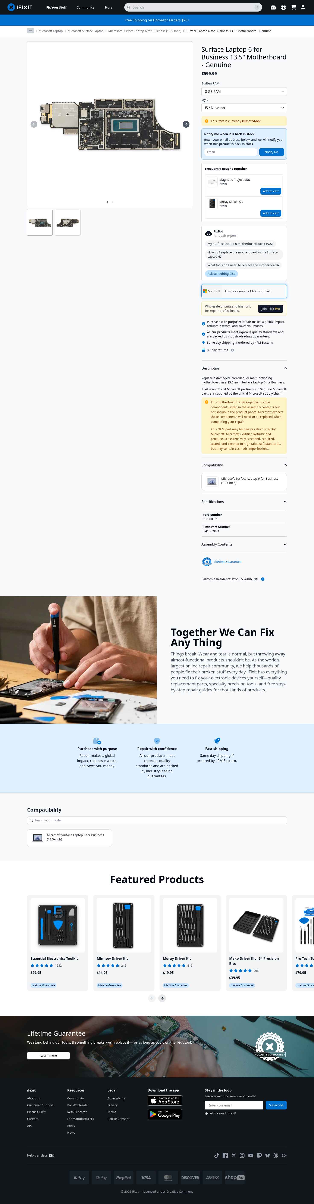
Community (75, 1098)
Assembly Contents (216, 544)
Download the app (163, 1090)
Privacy (112, 1105)
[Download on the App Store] (165, 1100)
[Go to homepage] (21, 7)
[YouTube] (250, 1155)
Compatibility (212, 465)
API (29, 1126)
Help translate (37, 1155)
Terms (111, 1112)
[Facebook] (225, 1155)
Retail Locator (77, 1112)
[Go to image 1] (107, 202)
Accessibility (116, 1098)
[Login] (303, 7)
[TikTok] (216, 1155)
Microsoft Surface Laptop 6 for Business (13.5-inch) (144, 31)
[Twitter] (233, 1155)
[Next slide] (162, 998)
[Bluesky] (267, 1155)
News (71, 1132)
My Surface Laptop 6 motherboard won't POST (241, 244)
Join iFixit (270, 309)
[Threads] (275, 1155)
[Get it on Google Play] (165, 1114)
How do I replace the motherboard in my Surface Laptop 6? (243, 254)
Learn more (48, 1055)
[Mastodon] (259, 1155)
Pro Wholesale (77, 1105)
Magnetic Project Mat (234, 179)
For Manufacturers (80, 1119)
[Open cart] (293, 7)
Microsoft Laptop (51, 31)
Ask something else (221, 274)
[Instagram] (242, 1155)
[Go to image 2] (112, 202)
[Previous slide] (152, 998)
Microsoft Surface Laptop (86, 31)
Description (210, 368)
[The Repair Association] (284, 1155)
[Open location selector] (283, 7)
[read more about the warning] (263, 579)
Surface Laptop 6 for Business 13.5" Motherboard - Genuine (228, 31)
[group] (34, 124)
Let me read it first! (222, 1113)
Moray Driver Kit (231, 202)
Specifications (212, 501)
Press (71, 1126)
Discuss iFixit (36, 1112)
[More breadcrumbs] (30, 30)
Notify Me (272, 152)
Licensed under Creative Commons (168, 1191)
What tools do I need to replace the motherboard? (243, 265)
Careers (32, 1119)
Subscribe (276, 1105)
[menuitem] (56, 7)
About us (33, 1098)
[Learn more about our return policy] (232, 350)
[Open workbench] (273, 7)
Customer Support (40, 1105)
